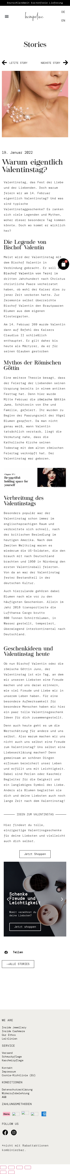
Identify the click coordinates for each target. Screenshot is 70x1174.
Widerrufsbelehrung (15, 1093)
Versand (7, 1053)
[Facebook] (5, 1132)
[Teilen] (11, 1167)
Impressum (9, 1071)
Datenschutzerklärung (17, 1089)
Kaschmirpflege (12, 1060)
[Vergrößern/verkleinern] (28, 1167)
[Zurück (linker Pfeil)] (3, 1172)
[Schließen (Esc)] (3, 1167)
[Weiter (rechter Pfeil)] (11, 1172)
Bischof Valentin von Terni (28, 273)
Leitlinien (9, 1038)
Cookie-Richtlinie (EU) (18, 1075)
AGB (4, 1097)
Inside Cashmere (13, 1031)
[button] (7, 16)
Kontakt (7, 1067)
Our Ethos (9, 1035)
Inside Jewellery (14, 1027)
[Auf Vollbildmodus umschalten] (19, 1167)
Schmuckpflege (12, 1056)
